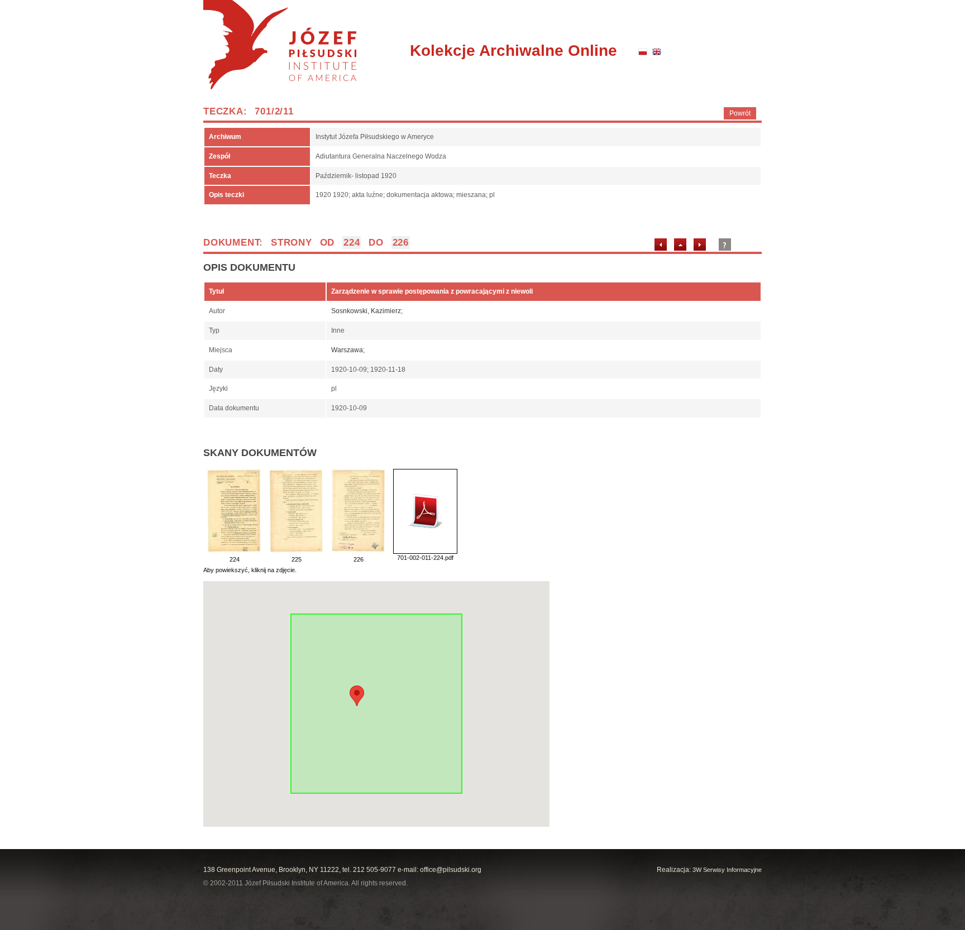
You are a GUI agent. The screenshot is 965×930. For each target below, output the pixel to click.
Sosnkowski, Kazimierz (366, 311)
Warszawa (347, 350)
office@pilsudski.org (450, 870)
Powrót (740, 113)
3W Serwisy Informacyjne (727, 869)
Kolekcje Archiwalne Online (513, 50)
